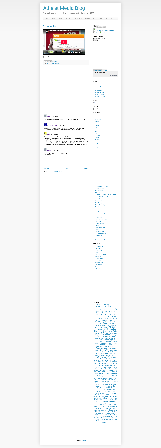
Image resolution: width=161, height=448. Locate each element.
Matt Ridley (113, 379)
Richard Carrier (98, 401)
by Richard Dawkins (100, 84)
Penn (111, 395)
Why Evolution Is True (101, 239)
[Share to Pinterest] (51, 61)
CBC (103, 325)
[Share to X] (48, 61)
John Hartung (111, 368)
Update (102, 421)
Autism (97, 311)
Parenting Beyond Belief (101, 219)
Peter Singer (105, 396)
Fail (106, 353)
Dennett (97, 150)
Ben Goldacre (105, 315)
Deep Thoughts (99, 203)
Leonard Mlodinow (99, 375)
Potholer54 (105, 398)
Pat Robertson (100, 395)
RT (97, 405)
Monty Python (105, 384)
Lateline (96, 373)
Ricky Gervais (106, 403)
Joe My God (98, 211)
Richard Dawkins (109, 401)
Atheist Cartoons (99, 188)
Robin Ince (114, 403)
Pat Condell (111, 393)
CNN (100, 18)
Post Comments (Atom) (56, 171)
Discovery (102, 344)
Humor (60, 18)
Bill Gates (112, 318)
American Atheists (102, 308)
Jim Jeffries (114, 367)
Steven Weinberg (108, 414)
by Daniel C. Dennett (100, 88)
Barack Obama (101, 313)
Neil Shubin (104, 391)
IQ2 (107, 363)
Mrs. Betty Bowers (99, 388)
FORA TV (114, 355)
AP (111, 309)
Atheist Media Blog (64, 8)
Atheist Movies (99, 246)
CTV (98, 336)
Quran (96, 400)
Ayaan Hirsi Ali (105, 311)
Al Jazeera (111, 306)
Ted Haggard (106, 416)
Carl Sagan (111, 323)
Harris (96, 147)
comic (107, 333)
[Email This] (44, 61)
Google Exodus (49, 26)
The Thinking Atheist (100, 233)
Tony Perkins (104, 419)
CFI (116, 325)
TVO (97, 421)
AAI (112, 304)
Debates (88, 18)
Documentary (98, 119)
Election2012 (113, 350)
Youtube (57, 63)
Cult (101, 336)
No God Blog (98, 217)
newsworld (104, 393)
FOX (106, 18)
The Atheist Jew (99, 229)
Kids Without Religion (100, 213)
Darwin (113, 338)
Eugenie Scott (101, 351)
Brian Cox (113, 322)
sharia (115, 408)
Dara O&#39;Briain (105, 338)
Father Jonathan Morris (102, 355)
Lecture (97, 125)
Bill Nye (110, 320)
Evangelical (110, 352)
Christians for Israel (100, 329)
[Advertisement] (65, 162)
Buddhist (98, 323)
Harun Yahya (105, 360)
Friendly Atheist (99, 207)
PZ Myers (114, 398)
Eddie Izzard (111, 346)
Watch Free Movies (100, 266)
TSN (115, 419)
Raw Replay (98, 260)
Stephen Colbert (110, 411)
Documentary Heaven (101, 254)
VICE (106, 421)
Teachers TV (98, 264)
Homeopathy (100, 361)
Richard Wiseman (98, 403)
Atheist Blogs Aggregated (101, 186)
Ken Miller (114, 371)
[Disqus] (65, 90)
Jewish (52, 63)
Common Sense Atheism (101, 196)
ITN (111, 363)
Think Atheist (98, 235)
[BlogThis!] (46, 61)
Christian (97, 135)
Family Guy (112, 353)
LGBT (107, 375)
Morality (113, 384)
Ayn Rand (113, 311)
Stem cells (101, 411)
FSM (114, 357)
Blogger (84, 440)
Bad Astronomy (99, 190)
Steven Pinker (99, 414)
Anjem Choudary (104, 309)
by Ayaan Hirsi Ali (99, 94)
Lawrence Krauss (104, 373)
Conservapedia (113, 333)
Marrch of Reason (105, 379)
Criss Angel (114, 335)
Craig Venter (98, 335)
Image (103, 363)
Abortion (99, 306)
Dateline (96, 339)
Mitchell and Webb (111, 383)
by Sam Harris (99, 90)
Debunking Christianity (101, 200)
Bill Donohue (105, 318)
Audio (115, 309)
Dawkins (97, 143)
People (95, 70)
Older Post (85, 168)
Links (112, 375)
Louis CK (101, 376)
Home (46, 18)
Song (96, 154)
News (53, 18)
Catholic (97, 325)
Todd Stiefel (97, 419)
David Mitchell (101, 341)
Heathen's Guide (99, 209)
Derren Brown (104, 343)
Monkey (98, 384)
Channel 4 (97, 129)
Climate (97, 333)
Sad (100, 405)
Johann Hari (96, 368)
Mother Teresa (106, 386)
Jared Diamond (105, 365)
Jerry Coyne (112, 365)
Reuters (114, 399)
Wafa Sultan (112, 421)
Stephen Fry (99, 413)
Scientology (98, 408)
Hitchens (97, 145)
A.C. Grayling (105, 304)
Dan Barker (106, 336)
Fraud (110, 357)
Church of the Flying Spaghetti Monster (105, 194)
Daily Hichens (98, 250)
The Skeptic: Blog (99, 231)
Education (99, 348)
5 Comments (55, 61)
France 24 (104, 357)
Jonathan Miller (104, 370)
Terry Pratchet (114, 416)
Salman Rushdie (107, 404)
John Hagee (104, 368)
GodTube (114, 358)
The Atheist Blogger (100, 227)
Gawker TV (98, 256)
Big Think (97, 248)
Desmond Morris (113, 343)
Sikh (95, 410)
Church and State (110, 331)
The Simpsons (104, 418)
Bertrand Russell (99, 317)
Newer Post (46, 168)
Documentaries (77, 18)
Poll (100, 398)
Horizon (108, 361)
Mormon (98, 386)
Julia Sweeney (102, 371)
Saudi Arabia (104, 406)
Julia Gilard (111, 370)
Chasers (105, 327)
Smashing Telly (99, 262)
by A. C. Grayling (99, 92)
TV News (97, 115)
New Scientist (111, 391)
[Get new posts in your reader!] (99, 27)
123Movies (98, 268)
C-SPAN (104, 323)
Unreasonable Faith (100, 237)
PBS (107, 395)
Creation (106, 335)
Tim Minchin (113, 418)
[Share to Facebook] (49, 61)
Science (67, 18)
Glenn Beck (106, 358)
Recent (100, 70)
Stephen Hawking (110, 413)
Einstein (97, 350)
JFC (102, 367)
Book (96, 152)
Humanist (114, 361)
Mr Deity (114, 386)
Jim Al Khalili (107, 367)
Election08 (104, 350)
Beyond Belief (107, 317)
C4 (112, 18)
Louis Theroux (108, 376)
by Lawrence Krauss (100, 96)
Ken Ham (109, 371)
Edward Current (110, 348)
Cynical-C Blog (99, 198)
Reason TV (108, 399)
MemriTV (97, 381)
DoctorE (97, 252)
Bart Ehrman (111, 313)
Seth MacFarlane (107, 408)
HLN (95, 361)
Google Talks (97, 360)
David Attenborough (106, 340)
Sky (106, 410)
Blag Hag (97, 192)
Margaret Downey (113, 378)
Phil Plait (112, 396)
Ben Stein (112, 315)
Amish (110, 308)
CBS (112, 325)
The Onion (97, 418)
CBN (107, 325)
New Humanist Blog (100, 215)
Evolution (97, 141)
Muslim (97, 137)
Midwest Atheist (99, 258)
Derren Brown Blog (100, 205)
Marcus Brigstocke (103, 378)
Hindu (115, 360)
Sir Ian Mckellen (101, 410)
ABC (115, 304)
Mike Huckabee (102, 382)
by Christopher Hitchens (101, 86)
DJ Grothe (109, 344)
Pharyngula (98, 221)
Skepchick (97, 225)
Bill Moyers (104, 320)
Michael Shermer (107, 381)
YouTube (97, 156)
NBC (104, 390)
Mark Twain (97, 379)
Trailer (111, 419)
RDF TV (102, 399)
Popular (105, 70)
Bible (114, 317)
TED (100, 416)
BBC (94, 18)
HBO (111, 360)
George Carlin (98, 358)
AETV (105, 306)
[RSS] (94, 30)
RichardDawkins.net (100, 223)
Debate (97, 123)
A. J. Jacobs (97, 304)
